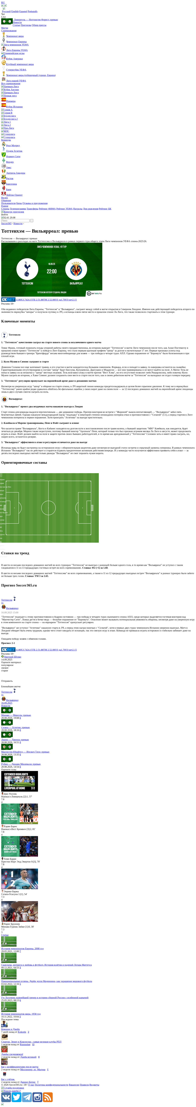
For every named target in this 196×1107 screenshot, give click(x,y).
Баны (19, 203)
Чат (3, 14)
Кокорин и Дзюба (10, 1029)
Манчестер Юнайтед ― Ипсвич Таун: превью (25, 752)
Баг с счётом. (8, 1079)
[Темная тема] (2, 5)
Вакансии (74, 1084)
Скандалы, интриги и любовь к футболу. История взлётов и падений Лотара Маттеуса (46, 965)
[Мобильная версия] (5, 5)
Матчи (4, 28)
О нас (31, 1084)
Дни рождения (90, 208)
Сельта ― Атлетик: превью (15, 727)
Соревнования (8, 30)
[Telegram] (27, 1101)
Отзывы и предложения (35, 203)
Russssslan (25, 1044)
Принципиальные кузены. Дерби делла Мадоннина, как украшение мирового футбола (46, 981)
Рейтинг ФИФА (47, 208)
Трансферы (32, 208)
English (15, 11)
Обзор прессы (39, 25)
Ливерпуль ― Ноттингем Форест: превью (35, 19)
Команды (6, 140)
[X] (16, 1101)
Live (3, 17)
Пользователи (8, 203)
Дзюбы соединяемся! (12, 1054)
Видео (4, 197)
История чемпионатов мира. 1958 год (21, 1014)
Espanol (23, 11)
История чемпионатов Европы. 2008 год (22, 948)
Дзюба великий (28, 1057)
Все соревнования (10, 83)
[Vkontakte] (6, 1101)
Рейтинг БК (105, 208)
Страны (5, 208)
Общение (6, 200)
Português (32, 11)
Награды (77, 208)
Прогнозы (26, 25)
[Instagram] (37, 1101)
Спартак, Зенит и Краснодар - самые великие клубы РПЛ (31, 1041)
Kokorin (22, 1032)
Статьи (16, 25)
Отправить (7, 681)
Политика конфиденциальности (51, 1084)
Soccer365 (6, 223)
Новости (17, 22)
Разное (4, 206)
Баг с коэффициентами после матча (19, 1066)
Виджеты (94, 1084)
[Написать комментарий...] (98, 675)
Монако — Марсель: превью (16, 715)
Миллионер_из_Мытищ (32, 1069)
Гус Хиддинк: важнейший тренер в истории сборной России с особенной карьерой (45, 997)
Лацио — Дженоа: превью (15, 739)
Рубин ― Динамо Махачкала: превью (21, 764)
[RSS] (48, 1101)
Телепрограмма (18, 208)
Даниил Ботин (27, 1082)
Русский (6, 11)
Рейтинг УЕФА (64, 208)
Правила (84, 1084)
